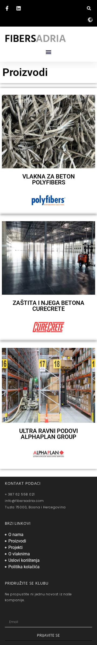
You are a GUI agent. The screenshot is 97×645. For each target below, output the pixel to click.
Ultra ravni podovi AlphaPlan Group (48, 434)
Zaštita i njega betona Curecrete (48, 306)
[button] (89, 8)
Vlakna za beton (48, 179)
